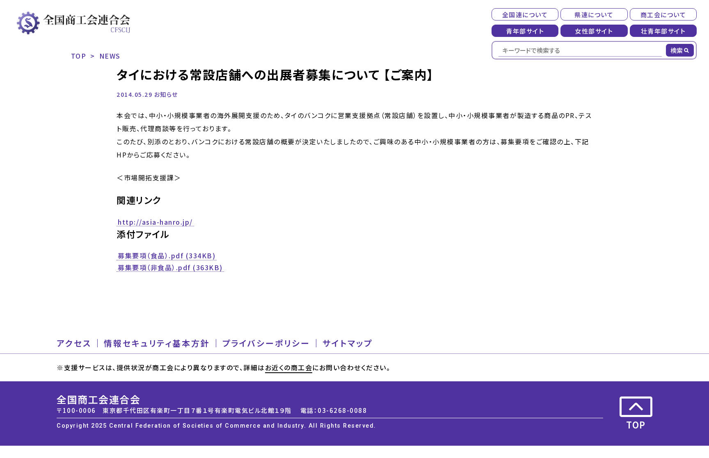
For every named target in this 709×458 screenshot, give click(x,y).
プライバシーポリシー (266, 343)
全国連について (525, 14)
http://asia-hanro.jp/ (155, 222)
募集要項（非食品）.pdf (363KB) (170, 268)
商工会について (663, 14)
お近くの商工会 (289, 367)
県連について (593, 14)
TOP (79, 56)
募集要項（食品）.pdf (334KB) (166, 256)
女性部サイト (594, 31)
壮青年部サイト (663, 31)
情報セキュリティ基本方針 (157, 343)
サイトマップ (347, 343)
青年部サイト (525, 31)
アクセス (74, 343)
